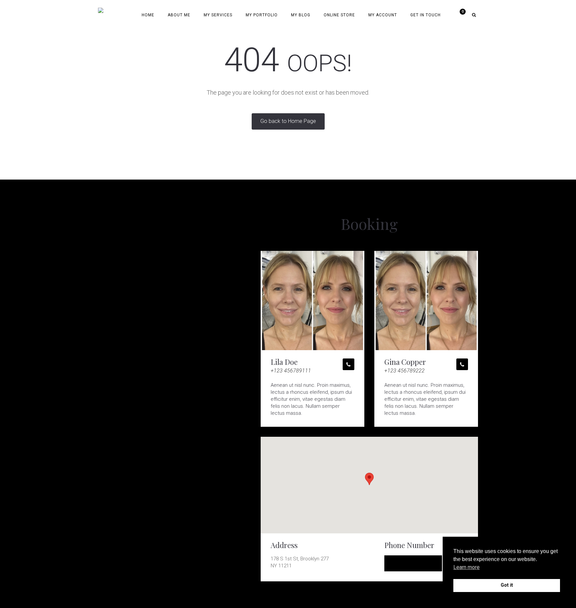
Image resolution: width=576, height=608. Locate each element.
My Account (382, 15)
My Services (218, 15)
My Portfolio (262, 15)
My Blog (300, 15)
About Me (179, 15)
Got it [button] (507, 585)
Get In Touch (425, 15)
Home (148, 15)
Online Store (339, 15)
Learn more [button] (466, 567)
